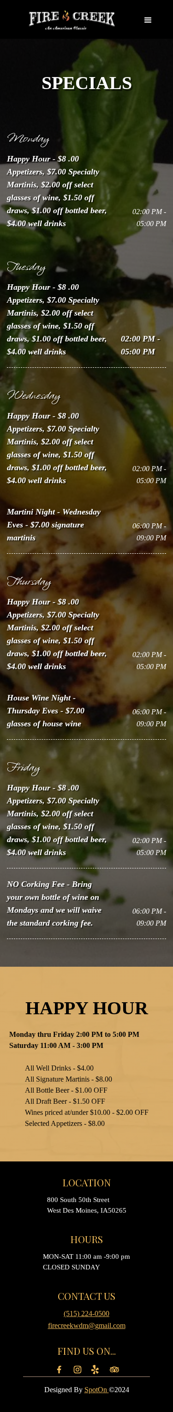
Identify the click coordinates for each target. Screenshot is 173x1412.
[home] (71, 20)
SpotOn (96, 1390)
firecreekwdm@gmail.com (86, 1325)
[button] (148, 20)
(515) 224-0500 (86, 1313)
